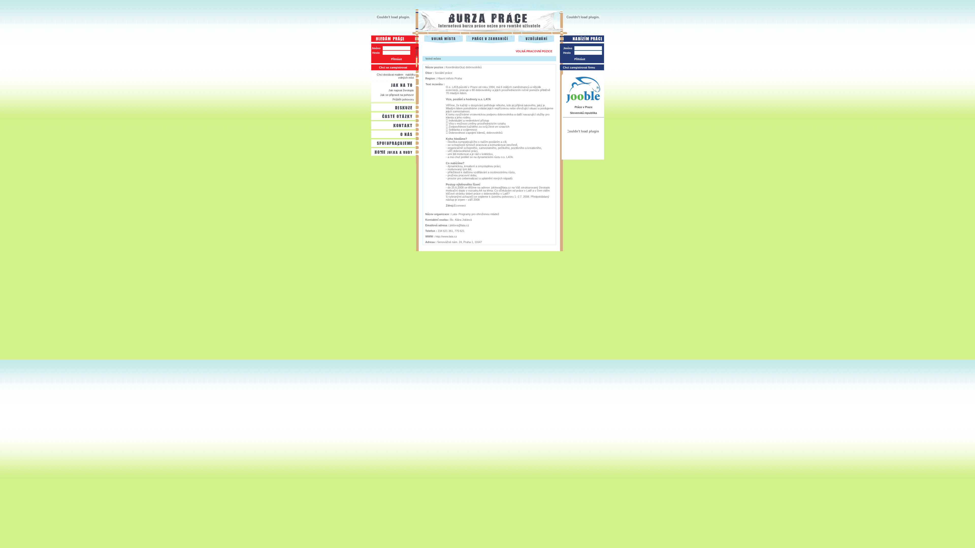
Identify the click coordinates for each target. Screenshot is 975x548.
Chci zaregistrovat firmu (579, 67)
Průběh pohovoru (403, 99)
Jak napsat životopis (401, 90)
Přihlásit (396, 59)
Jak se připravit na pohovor (397, 94)
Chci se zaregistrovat (393, 67)
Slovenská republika (583, 112)
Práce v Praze (583, 107)
